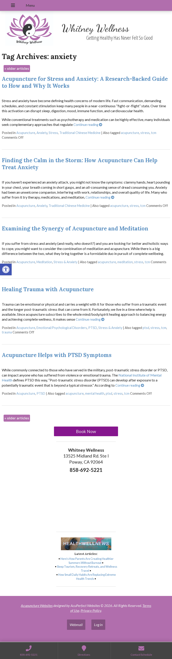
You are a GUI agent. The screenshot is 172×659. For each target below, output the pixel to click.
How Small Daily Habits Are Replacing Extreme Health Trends (87, 576)
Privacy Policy (91, 610)
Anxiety (42, 133)
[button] (6, 269)
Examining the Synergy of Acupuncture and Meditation (75, 228)
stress (145, 133)
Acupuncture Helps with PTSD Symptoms (57, 355)
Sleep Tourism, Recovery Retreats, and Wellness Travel (87, 568)
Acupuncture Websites (37, 605)
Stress (53, 133)
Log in (98, 624)
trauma (7, 332)
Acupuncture (25, 133)
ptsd (146, 328)
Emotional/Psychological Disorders (62, 328)
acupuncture (130, 133)
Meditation (44, 262)
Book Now (86, 431)
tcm (153, 133)
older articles (16, 68)
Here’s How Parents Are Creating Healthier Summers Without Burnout (87, 561)
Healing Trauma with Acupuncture (48, 289)
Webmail (76, 624)
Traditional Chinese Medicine (80, 133)
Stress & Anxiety (65, 262)
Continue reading (86, 125)
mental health (94, 393)
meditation (125, 262)
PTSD (92, 328)
